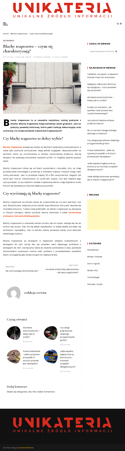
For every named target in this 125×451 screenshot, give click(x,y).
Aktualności (8, 41)
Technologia (93, 277)
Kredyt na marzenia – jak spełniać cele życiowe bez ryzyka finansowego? (100, 110)
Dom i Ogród (93, 263)
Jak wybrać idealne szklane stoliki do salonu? (100, 122)
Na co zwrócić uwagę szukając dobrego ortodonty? (102, 132)
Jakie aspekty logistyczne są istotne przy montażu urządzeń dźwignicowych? (102, 166)
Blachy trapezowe (12, 147)
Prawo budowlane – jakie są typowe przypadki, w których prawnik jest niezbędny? (31, 357)
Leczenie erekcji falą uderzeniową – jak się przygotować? (62, 271)
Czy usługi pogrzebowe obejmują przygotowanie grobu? (67, 333)
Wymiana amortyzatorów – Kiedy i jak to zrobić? (100, 99)
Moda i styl (92, 270)
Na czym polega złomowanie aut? (22, 271)
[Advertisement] (103, 215)
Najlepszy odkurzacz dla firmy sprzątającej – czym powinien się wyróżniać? (101, 87)
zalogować (22, 391)
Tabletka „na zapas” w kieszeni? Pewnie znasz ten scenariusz (102, 76)
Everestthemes (27, 447)
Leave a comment (61, 57)
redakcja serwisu (44, 57)
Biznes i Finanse (94, 256)
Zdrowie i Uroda (94, 284)
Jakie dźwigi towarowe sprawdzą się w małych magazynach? (103, 178)
